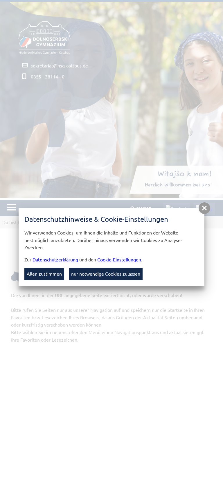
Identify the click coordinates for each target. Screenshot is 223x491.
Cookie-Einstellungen (119, 259)
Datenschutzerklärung (55, 259)
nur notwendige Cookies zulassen (105, 273)
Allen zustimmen (44, 273)
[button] (204, 208)
